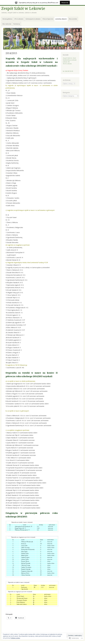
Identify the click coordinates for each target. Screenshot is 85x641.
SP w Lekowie (18, 19)
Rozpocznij (65, 2)
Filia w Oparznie (48, 19)
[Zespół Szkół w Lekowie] (42, 38)
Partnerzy (16, 24)
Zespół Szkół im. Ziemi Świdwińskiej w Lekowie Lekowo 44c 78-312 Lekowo (69, 61)
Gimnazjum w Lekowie (33, 19)
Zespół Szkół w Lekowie (23, 8)
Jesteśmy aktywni (61, 19)
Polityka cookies (15, 638)
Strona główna (7, 19)
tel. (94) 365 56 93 (68, 71)
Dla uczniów (73, 19)
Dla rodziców (6, 24)
